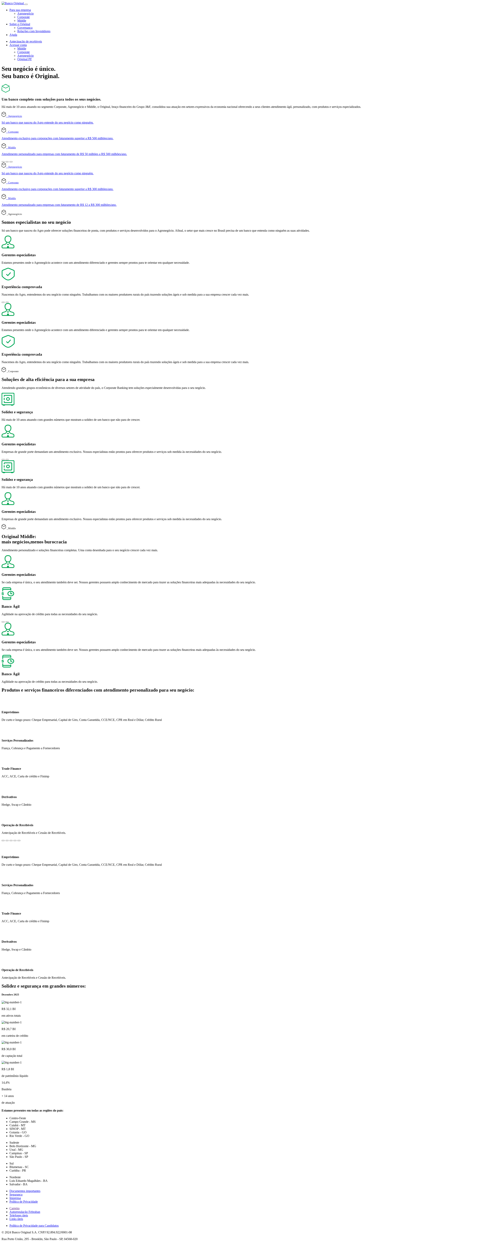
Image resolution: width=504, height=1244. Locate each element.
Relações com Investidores (33, 31)
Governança (24, 27)
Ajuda (13, 34)
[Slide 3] (11, 161)
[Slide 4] (15, 840)
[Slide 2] (7, 161)
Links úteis (16, 1219)
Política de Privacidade (23, 1201)
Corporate (23, 17)
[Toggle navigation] (26, 4)
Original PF (24, 59)
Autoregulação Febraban (24, 1211)
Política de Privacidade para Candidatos (34, 1225)
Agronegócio (25, 13)
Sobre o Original (19, 24)
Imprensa (15, 1198)
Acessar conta (18, 45)
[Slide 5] (18, 840)
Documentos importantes (24, 1191)
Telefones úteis (18, 1215)
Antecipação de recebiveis (25, 41)
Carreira (14, 1208)
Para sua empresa (20, 10)
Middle (21, 20)
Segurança (15, 1194)
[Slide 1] (3, 161)
